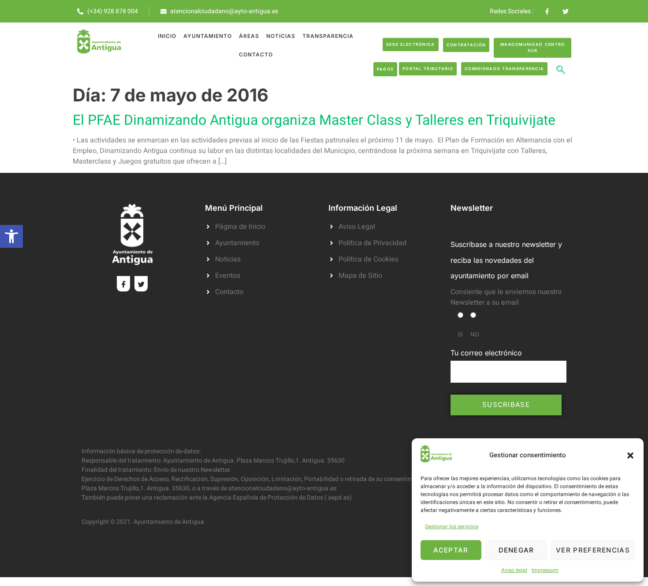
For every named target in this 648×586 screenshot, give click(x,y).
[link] (11, 236)
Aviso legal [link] (514, 570)
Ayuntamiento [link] (207, 36)
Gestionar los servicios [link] (451, 526)
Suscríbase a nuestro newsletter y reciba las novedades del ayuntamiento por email (506, 260)
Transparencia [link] (328, 36)
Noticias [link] (280, 36)
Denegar (516, 550)
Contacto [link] (256, 54)
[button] (630, 455)
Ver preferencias (593, 550)
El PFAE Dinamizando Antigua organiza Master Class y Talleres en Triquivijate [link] (314, 120)
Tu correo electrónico (486, 352)
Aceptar (450, 550)
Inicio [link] (167, 36)
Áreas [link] (249, 36)
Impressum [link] (545, 570)
